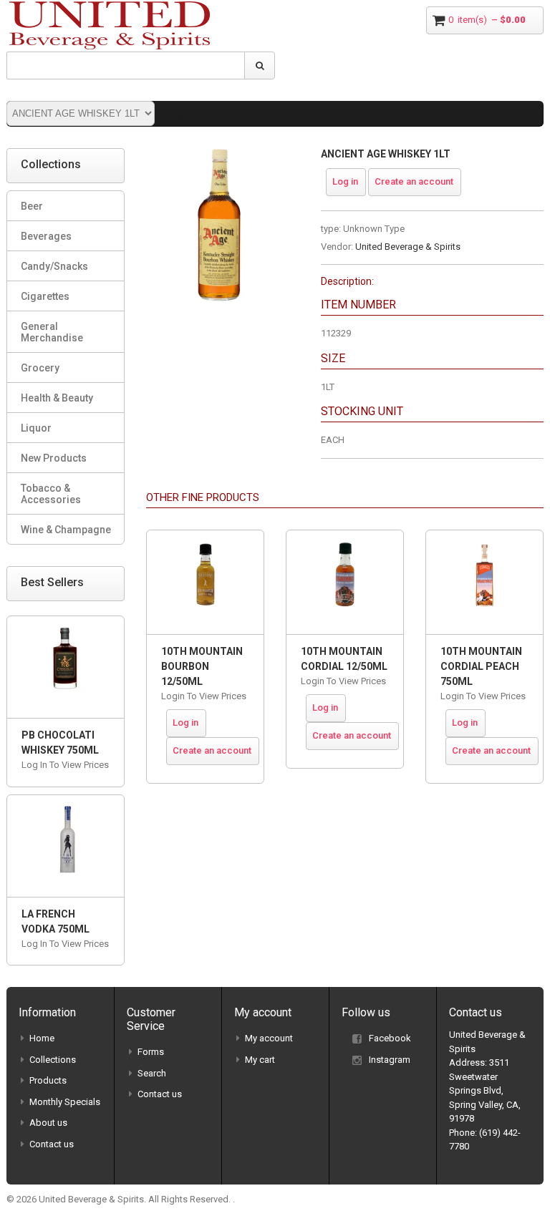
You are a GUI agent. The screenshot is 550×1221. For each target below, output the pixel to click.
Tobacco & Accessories (51, 493)
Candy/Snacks (54, 266)
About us (48, 1122)
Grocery (40, 368)
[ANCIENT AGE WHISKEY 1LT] (222, 155)
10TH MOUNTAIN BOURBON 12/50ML (202, 666)
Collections (52, 1059)
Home (41, 1038)
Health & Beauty (57, 398)
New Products (54, 458)
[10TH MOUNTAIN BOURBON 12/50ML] (205, 582)
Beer (32, 206)
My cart (260, 1059)
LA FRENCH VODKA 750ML (55, 921)
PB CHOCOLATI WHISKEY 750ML (60, 742)
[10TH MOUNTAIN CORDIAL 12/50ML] (344, 582)
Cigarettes (45, 296)
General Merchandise (52, 332)
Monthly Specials (64, 1101)
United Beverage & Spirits (407, 246)
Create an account (414, 181)
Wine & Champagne (66, 529)
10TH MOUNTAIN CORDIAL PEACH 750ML (481, 666)
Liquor (36, 428)
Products (48, 1080)
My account (269, 1038)
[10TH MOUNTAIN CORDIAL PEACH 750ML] (484, 582)
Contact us (51, 1144)
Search (152, 1073)
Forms (151, 1051)
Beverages (46, 236)
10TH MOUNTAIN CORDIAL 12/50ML (344, 659)
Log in (345, 181)
